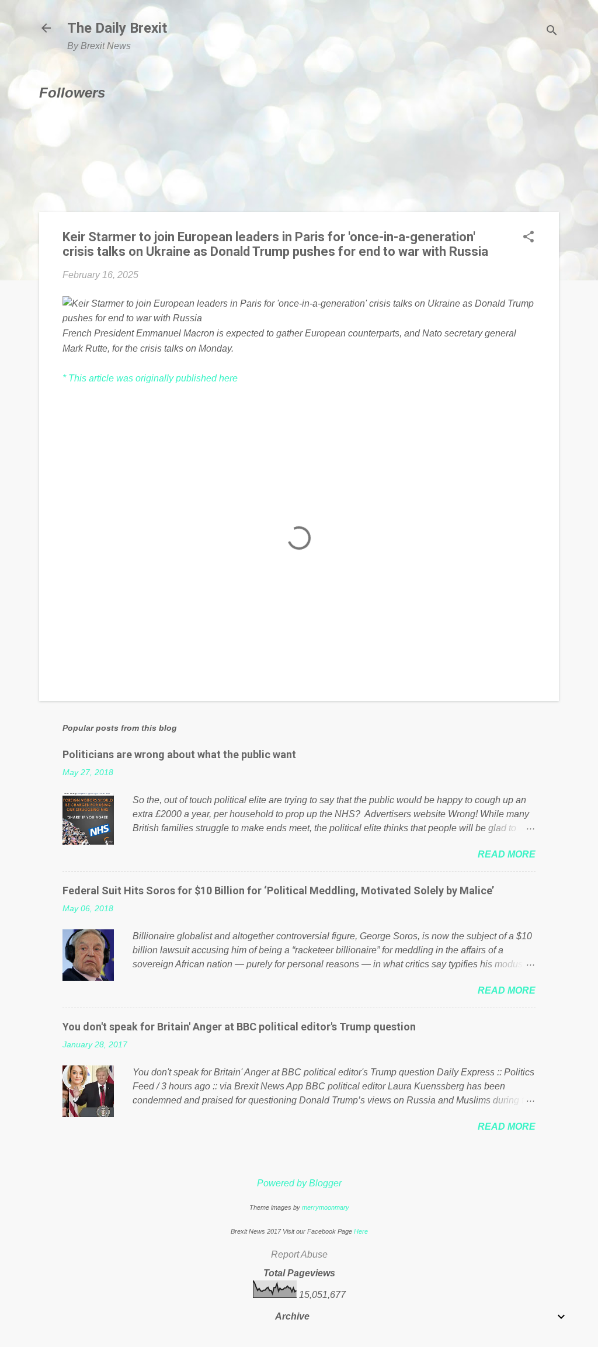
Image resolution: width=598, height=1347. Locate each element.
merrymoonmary (325, 1207)
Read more (507, 854)
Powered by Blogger (299, 1183)
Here (361, 1231)
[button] (528, 238)
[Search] (552, 32)
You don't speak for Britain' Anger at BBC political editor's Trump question (239, 1026)
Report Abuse (299, 1254)
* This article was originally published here (150, 378)
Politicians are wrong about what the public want (179, 754)
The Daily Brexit (117, 28)
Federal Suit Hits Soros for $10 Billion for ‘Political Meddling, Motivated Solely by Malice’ (278, 890)
